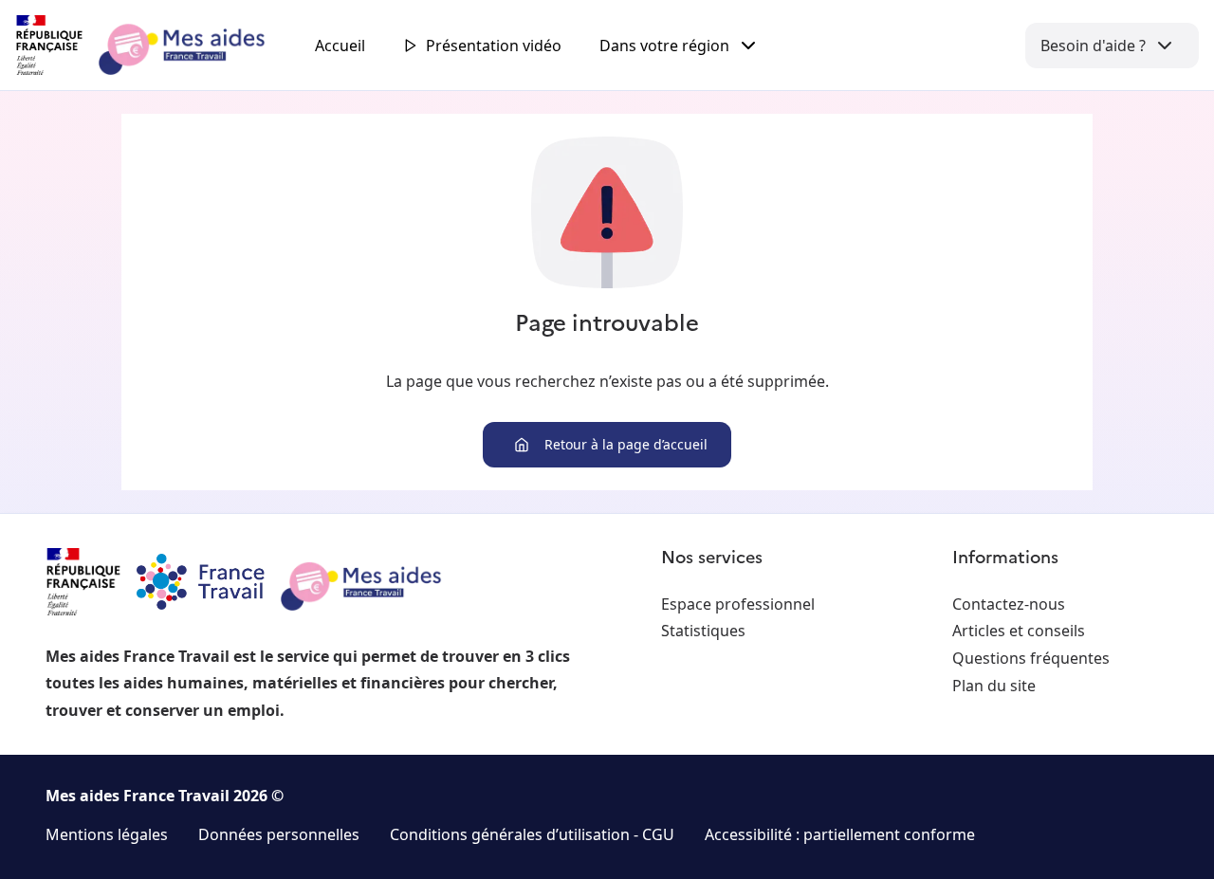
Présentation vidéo (493, 45)
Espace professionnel (738, 604)
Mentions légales (107, 834)
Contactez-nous (1008, 604)
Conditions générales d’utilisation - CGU (532, 834)
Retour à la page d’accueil (626, 444)
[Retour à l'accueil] (157, 45)
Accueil (340, 45)
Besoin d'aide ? (1093, 45)
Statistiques (703, 630)
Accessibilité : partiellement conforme (840, 834)
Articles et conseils (1018, 630)
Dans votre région (664, 45)
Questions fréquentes (1031, 658)
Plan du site (994, 685)
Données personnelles (278, 834)
